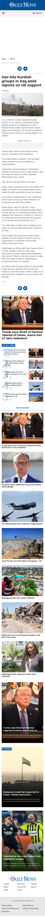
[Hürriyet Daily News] (22, 5)
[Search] (34, 13)
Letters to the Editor (30, 908)
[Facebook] (20, 69)
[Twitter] (25, 69)
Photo (19, 890)
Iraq (12, 122)
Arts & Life (21, 887)
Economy (21, 884)
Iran (3, 120)
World (12, 59)
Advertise (5, 911)
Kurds (4, 281)
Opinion (34, 884)
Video (5, 890)
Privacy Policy (7, 905)
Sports (33, 887)
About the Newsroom (10, 908)
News (4, 59)
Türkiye (6, 884)
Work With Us (27, 905)
